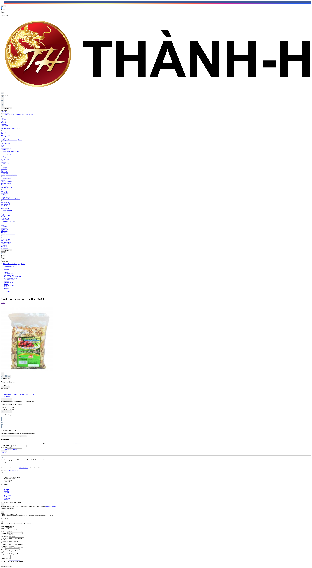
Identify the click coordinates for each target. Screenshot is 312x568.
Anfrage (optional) (5, 558)
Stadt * (2, 549)
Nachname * (4, 533)
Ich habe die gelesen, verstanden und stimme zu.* (21, 560)
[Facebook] (4, 2)
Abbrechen (3, 452)
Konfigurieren (10, 508)
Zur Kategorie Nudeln (6, 187)
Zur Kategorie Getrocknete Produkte (10, 151)
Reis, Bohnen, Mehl (9, 275)
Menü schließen (7, 108)
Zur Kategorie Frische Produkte (9, 175)
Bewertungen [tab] (7, 396)
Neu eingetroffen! (8, 273)
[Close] (2, 373)
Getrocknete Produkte (9, 279)
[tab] (19, 394)
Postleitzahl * (4, 546)
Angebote (6, 489)
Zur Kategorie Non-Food (7, 221)
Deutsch (3, 9)
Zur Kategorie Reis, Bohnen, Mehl (10, 128)
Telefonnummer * (5, 535)
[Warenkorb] (2, 116)
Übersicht (3, 114)
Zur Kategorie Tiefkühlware (8, 234)
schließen (3, 566)
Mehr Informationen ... (51, 506)
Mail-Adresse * (5, 536)
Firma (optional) (5, 529)
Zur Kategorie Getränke (7, 163)
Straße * (3, 539)
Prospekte (6, 492)
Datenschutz (7, 498)
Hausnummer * (5, 543)
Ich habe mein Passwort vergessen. (10, 449)
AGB (5, 496)
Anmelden (3, 111)
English (3, 12)
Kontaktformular (13, 470)
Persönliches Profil (11, 114)
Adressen (18, 114)
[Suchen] (2, 97)
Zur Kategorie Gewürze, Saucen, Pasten (11, 140)
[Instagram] (4, 3)
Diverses (6, 272)
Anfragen (30, 114)
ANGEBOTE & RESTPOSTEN (12, 276)
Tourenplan (7, 494)
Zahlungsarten (24, 114)
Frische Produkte (8, 282)
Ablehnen (3, 508)
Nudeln (6, 284)
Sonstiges (6, 288)
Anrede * (3, 528)
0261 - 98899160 (23, 468)
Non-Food (6, 289)
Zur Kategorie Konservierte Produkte (10, 199)
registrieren (6, 113)
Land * (2, 552)
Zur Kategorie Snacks (6, 210)
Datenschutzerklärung (14, 560)
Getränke (6, 281)
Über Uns (6, 491)
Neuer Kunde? (77, 443)
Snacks (6, 287)
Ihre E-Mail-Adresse (6, 446)
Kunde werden (8, 495)
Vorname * (3, 531)
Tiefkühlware (7, 291)
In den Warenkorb (5, 387)
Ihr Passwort (4, 447)
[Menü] (2, 93)
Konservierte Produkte (9, 285)
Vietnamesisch (4, 15)
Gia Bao (3, 303)
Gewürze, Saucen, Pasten (10, 278)
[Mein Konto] (2, 105)
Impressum (7, 499)
